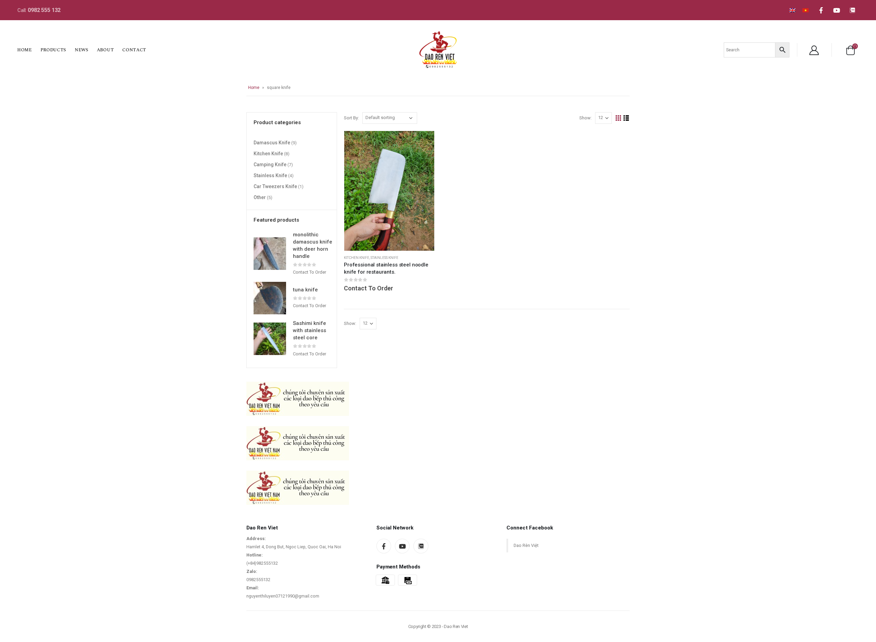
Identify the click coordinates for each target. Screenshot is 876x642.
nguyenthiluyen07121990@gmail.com (282, 596)
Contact (134, 50)
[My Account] (814, 50)
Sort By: (351, 117)
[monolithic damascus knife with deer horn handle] (270, 253)
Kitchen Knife (356, 258)
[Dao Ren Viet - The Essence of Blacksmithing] (438, 49)
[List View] (626, 118)
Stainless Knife (384, 258)
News (81, 50)
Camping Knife (270, 164)
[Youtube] (836, 10)
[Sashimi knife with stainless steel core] (270, 339)
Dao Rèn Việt (526, 545)
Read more (423, 142)
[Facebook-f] (821, 10)
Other (260, 197)
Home (24, 50)
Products (53, 50)
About (105, 50)
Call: (39, 10)
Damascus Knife (272, 142)
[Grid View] (618, 118)
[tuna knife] (270, 298)
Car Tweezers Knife (275, 186)
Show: (585, 117)
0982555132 (258, 579)
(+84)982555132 (262, 563)
